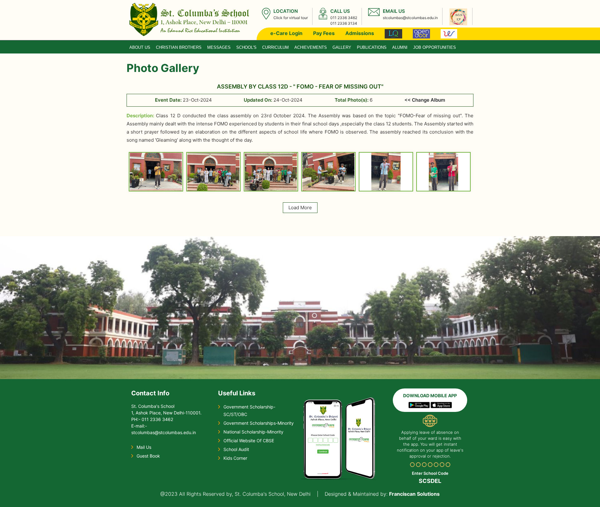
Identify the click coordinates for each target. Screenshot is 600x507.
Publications (372, 47)
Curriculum (275, 47)
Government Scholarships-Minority (258, 423)
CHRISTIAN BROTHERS (179, 47)
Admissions (359, 33)
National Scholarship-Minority (253, 431)
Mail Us (144, 447)
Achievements (310, 47)
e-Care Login (286, 33)
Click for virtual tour (290, 17)
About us (139, 47)
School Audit (236, 449)
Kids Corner (235, 458)
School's (246, 47)
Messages (219, 47)
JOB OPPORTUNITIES (434, 47)
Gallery (341, 47)
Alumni (400, 47)
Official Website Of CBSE (248, 440)
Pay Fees (324, 33)
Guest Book (148, 456)
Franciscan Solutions (414, 494)
